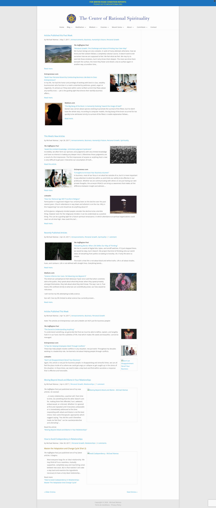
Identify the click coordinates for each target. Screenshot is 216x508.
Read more (48, 69)
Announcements (77, 40)
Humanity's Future (99, 40)
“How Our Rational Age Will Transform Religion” (62, 199)
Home (61, 27)
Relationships (89, 384)
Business (87, 40)
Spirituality (124, 140)
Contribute (141, 27)
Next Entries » (132, 492)
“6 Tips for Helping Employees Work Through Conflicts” (64, 346)
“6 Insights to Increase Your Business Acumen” (91, 173)
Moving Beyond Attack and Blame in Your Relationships (67, 380)
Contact (154, 27)
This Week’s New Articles (54, 136)
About (129, 27)
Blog (68, 27)
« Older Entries (49, 492)
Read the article (50, 164)
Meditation (79, 27)
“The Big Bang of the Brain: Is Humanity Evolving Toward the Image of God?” (93, 106)
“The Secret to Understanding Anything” (59, 329)
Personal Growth (113, 40)
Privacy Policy (116, 505)
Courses (104, 27)
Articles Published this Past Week (58, 35)
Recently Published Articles (55, 232)
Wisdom (92, 27)
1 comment (112, 237)
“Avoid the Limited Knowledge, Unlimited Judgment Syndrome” (67, 149)
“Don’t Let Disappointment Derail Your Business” (62, 360)
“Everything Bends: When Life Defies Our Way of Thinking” (96, 246)
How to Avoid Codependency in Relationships (63, 439)
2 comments (101, 443)
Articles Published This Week (56, 311)
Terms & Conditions (102, 505)
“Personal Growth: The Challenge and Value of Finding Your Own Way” (100, 48)
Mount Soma (117, 27)
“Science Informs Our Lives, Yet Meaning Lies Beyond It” (65, 276)
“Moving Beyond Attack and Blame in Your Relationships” (65, 430)
